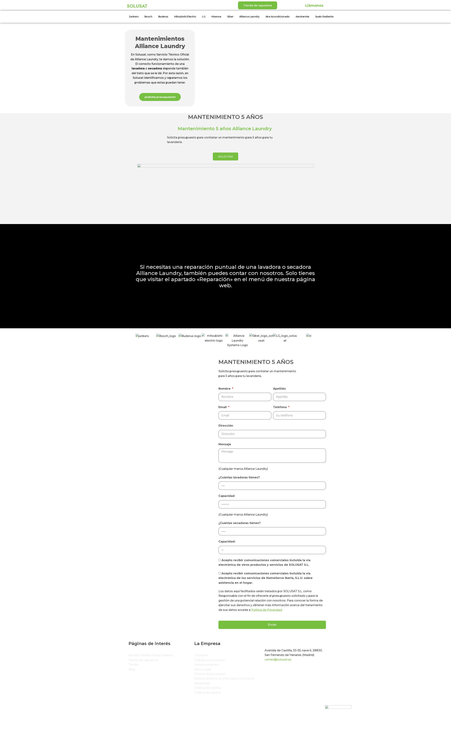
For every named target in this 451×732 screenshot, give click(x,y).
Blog (132, 669)
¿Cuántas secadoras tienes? (239, 523)
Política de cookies (207, 688)
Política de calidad (207, 692)
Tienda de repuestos (143, 660)
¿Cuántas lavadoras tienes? (239, 477)
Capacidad (226, 496)
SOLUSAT (137, 6)
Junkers (133, 16)
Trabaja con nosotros (209, 660)
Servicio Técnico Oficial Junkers (151, 655)
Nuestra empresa (206, 664)
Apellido (279, 388)
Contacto (201, 655)
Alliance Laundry (249, 16)
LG (203, 16)
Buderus (163, 16)
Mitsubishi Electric (185, 16)
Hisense (216, 16)
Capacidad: (226, 541)
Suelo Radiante (324, 16)
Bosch (148, 16)
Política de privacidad (209, 674)
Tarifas (133, 664)
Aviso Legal (202, 669)
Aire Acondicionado (277, 16)
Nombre (224, 388)
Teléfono (280, 407)
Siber (230, 16)
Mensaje (224, 444)
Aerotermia (302, 16)
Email (223, 407)
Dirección (225, 425)
